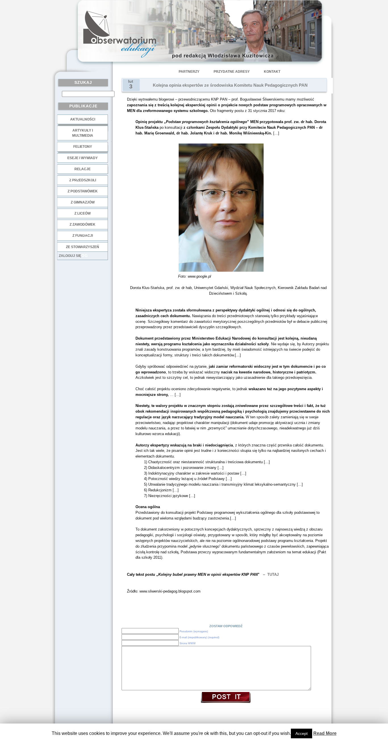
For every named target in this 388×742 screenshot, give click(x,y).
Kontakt (272, 72)
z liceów (82, 213)
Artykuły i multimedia (82, 133)
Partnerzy (189, 72)
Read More (325, 733)
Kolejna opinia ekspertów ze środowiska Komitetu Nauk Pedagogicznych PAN (230, 85)
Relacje (82, 169)
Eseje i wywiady (82, 158)
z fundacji (82, 236)
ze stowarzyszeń (82, 247)
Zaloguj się (70, 256)
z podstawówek (83, 191)
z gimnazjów (83, 202)
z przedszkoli (82, 180)
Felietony (82, 147)
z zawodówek (82, 224)
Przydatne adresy (232, 72)
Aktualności (82, 119)
